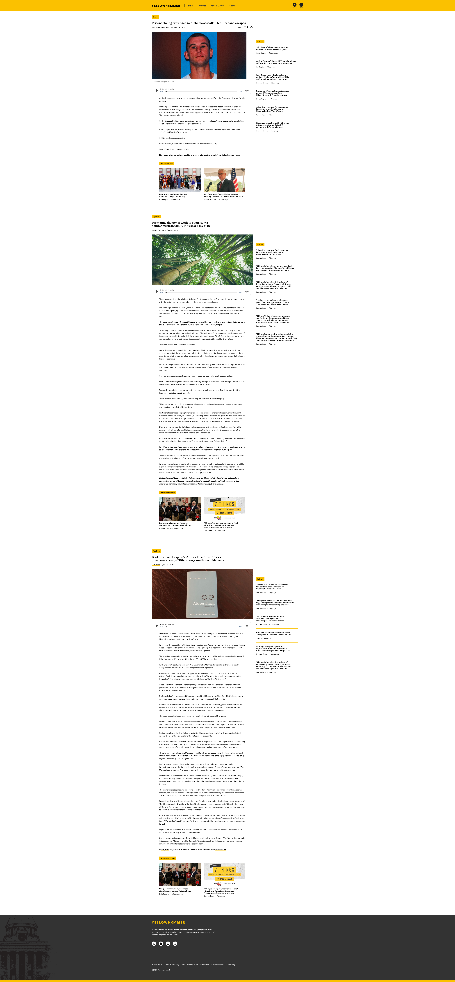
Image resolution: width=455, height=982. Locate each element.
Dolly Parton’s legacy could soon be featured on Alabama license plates (272, 48)
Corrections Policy (172, 965)
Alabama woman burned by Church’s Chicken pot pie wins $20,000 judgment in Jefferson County (272, 125)
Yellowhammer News (161, 27)
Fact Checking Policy (190, 965)
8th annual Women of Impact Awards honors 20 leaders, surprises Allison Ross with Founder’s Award (272, 93)
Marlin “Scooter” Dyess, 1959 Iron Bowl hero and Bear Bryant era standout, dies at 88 (276, 62)
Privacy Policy (157, 965)
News (155, 17)
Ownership (204, 965)
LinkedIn (248, 27)
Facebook (251, 27)
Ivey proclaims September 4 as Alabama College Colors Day (173, 195)
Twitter (244, 27)
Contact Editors (217, 965)
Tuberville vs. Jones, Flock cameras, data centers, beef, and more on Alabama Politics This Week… (272, 109)
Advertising (230, 965)
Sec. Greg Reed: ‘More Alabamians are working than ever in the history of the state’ (224, 195)
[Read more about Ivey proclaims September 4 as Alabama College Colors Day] (180, 180)
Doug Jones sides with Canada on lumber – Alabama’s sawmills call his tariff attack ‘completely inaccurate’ (272, 77)
